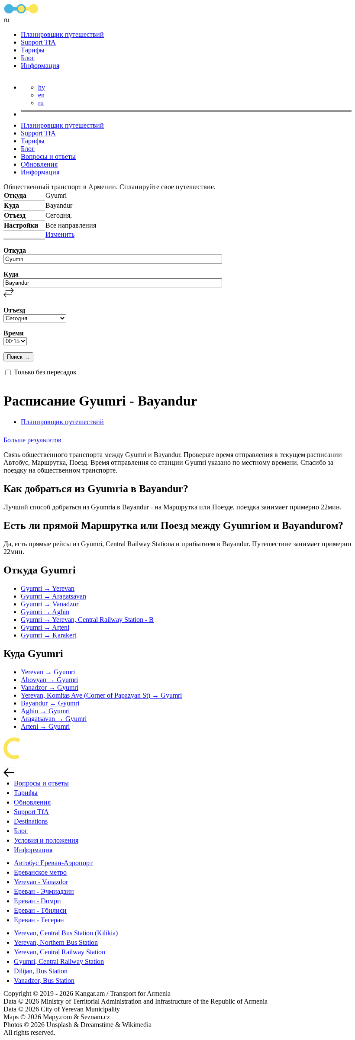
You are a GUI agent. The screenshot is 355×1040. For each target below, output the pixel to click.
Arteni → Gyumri (45, 726)
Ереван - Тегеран (39, 920)
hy (41, 87)
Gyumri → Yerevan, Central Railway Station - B (87, 619)
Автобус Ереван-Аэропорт (53, 862)
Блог (28, 57)
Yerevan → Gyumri (48, 672)
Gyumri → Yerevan (47, 588)
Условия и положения (46, 840)
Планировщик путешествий (62, 34)
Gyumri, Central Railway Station (59, 961)
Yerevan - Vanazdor (41, 881)
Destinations (31, 821)
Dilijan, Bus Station (41, 971)
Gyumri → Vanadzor (49, 604)
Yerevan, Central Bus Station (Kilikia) (66, 933)
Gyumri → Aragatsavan (53, 596)
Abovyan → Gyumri (49, 679)
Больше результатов (32, 440)
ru (41, 102)
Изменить (59, 234)
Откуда (14, 250)
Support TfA (38, 42)
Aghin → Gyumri (45, 711)
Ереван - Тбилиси (40, 910)
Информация (40, 65)
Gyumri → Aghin (45, 611)
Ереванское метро (40, 872)
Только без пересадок (45, 372)
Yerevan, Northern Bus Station (56, 942)
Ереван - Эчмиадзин (44, 891)
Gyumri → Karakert (48, 635)
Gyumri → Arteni (45, 627)
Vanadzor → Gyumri (49, 687)
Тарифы (33, 50)
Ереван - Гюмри (37, 901)
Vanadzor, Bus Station (44, 980)
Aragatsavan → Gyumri (54, 718)
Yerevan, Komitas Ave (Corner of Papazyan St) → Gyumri (101, 695)
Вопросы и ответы (48, 156)
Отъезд (14, 310)
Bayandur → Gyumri (50, 703)
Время (13, 333)
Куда (11, 274)
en (41, 95)
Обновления (39, 164)
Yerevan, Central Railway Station (59, 952)
